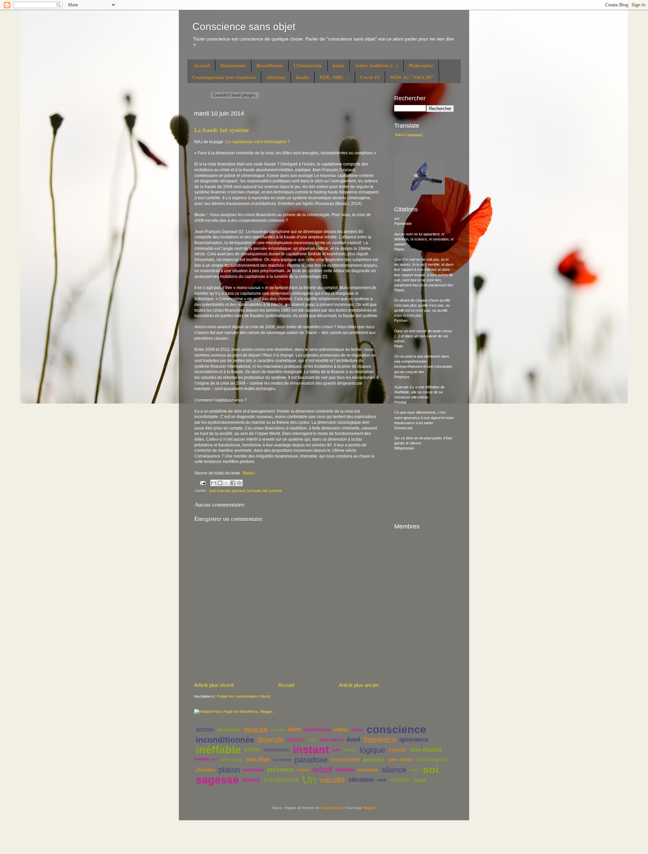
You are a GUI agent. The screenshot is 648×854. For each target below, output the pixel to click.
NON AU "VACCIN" (412, 77)
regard (303, 769)
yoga (419, 780)
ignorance (413, 739)
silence (394, 769)
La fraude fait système (221, 130)
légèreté (350, 750)
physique (205, 769)
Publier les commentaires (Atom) (243, 696)
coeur (357, 729)
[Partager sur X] (226, 483)
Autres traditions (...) (376, 65)
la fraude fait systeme (264, 491)
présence (280, 769)
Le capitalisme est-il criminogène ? (258, 141)
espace (296, 740)
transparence (281, 779)
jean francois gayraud (227, 491)
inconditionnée (225, 739)
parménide (345, 759)
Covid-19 (370, 77)
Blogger (369, 808)
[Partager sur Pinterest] (239, 483)
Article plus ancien (359, 685)
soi (431, 770)
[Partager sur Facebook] (233, 483)
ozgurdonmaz (332, 808)
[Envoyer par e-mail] (213, 483)
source (251, 780)
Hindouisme (233, 65)
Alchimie (276, 77)
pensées (374, 759)
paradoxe (311, 759)
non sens (231, 759)
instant (311, 750)
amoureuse (228, 729)
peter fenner (400, 759)
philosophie (432, 759)
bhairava (278, 729)
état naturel (331, 739)
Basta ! (249, 473)
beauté (256, 729)
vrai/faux (399, 780)
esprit (312, 740)
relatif (322, 769)
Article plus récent (214, 685)
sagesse (217, 780)
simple (415, 770)
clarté (341, 729)
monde (201, 758)
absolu (205, 729)
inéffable (218, 750)
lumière (397, 750)
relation (345, 770)
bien (294, 729)
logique (372, 749)
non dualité (426, 749)
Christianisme (308, 65)
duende (271, 739)
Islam (338, 65)
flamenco (379, 739)
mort (213, 759)
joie (336, 749)
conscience (396, 729)
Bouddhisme (269, 65)
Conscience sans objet (243, 26)
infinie (252, 749)
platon (229, 769)
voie (381, 779)
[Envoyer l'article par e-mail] (202, 483)
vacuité (332, 779)
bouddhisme (317, 729)
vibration (361, 779)
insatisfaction (277, 749)
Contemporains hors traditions (224, 77)
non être (258, 759)
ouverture (282, 759)
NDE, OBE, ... (335, 77)
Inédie (302, 77)
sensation (368, 769)
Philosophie (421, 65)
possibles (253, 769)
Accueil (202, 65)
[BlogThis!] (220, 483)
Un (309, 780)
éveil (353, 739)
